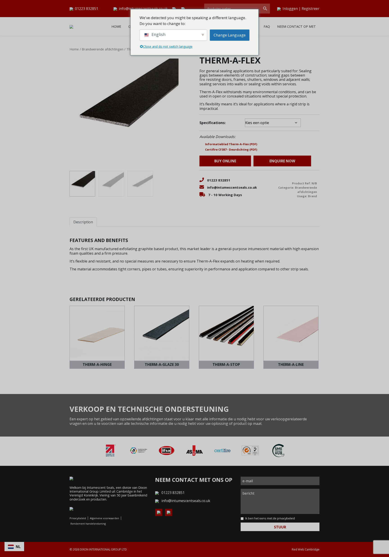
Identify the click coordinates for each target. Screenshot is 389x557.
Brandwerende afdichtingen (102, 49)
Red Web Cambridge (305, 549)
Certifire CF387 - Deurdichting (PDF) (231, 149)
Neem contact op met (296, 26)
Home (116, 26)
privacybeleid (286, 518)
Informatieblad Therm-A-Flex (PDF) (231, 144)
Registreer (310, 8)
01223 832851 (86, 8)
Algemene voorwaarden (104, 518)
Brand (312, 196)
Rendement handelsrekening (88, 523)
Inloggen (290, 8)
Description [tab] (83, 222)
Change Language (230, 35)
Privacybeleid (78, 518)
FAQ (267, 26)
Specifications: (212, 122)
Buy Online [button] (225, 160)
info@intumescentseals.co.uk (143, 8)
